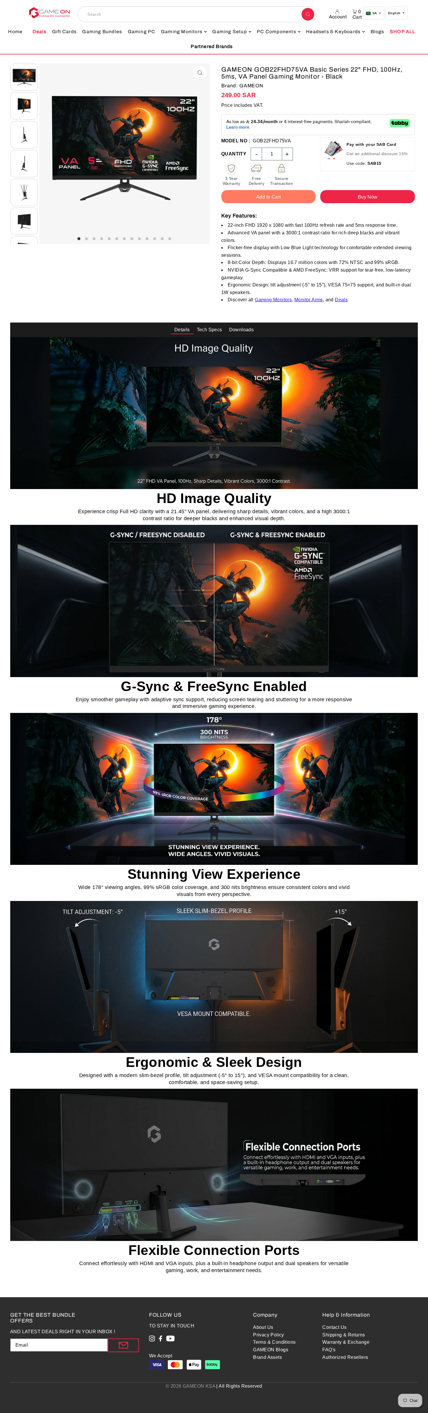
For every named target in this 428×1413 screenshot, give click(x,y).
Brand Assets (267, 1357)
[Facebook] (160, 1340)
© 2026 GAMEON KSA (190, 1386)
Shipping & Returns (343, 1334)
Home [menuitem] (15, 31)
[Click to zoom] (200, 72)
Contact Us (334, 1327)
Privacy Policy (268, 1334)
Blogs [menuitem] (377, 31)
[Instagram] (152, 1340)
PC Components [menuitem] (276, 31)
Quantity (233, 153)
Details (182, 329)
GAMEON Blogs (270, 1349)
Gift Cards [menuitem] (64, 31)
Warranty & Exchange (345, 1342)
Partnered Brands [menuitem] (212, 46)
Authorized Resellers (345, 1357)
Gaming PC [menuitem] (141, 31)
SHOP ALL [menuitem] (402, 31)
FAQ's (328, 1349)
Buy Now (368, 196)
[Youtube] (170, 1340)
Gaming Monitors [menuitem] (181, 31)
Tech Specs (209, 329)
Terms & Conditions (274, 1342)
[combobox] (197, 14)
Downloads (241, 329)
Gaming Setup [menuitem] (229, 31)
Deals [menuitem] (40, 31)
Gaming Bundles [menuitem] (102, 31)
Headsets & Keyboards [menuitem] (333, 31)
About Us (263, 1327)
